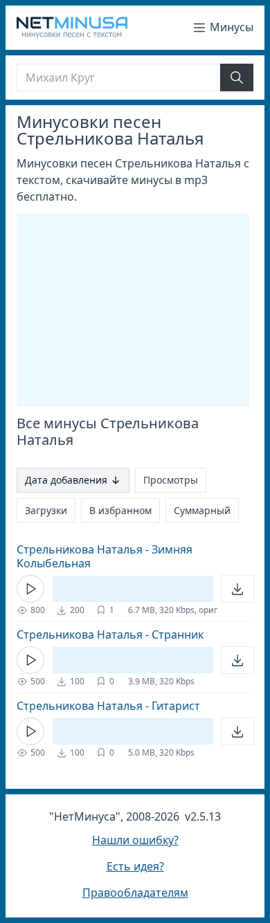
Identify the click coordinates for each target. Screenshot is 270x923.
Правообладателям (135, 892)
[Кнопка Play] (30, 589)
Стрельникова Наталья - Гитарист (108, 706)
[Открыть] (237, 589)
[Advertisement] (133, 310)
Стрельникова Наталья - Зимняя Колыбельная (104, 556)
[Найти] (236, 77)
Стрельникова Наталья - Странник (110, 634)
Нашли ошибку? (135, 840)
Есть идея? (135, 866)
